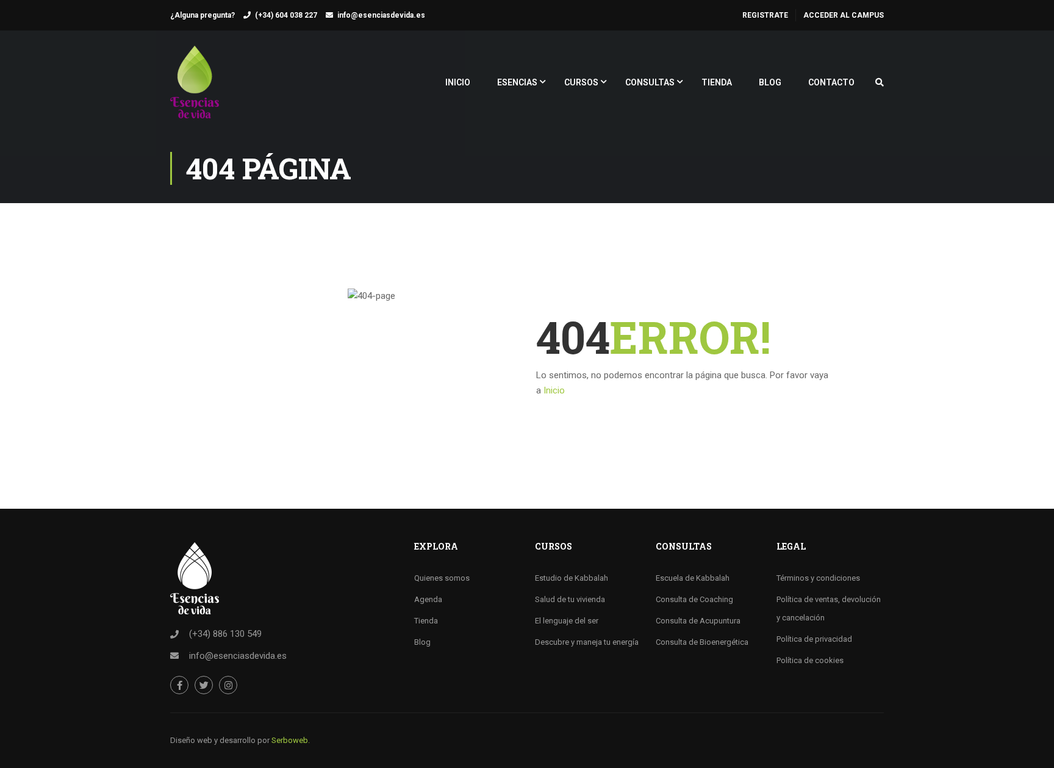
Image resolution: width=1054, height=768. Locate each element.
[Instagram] (228, 685)
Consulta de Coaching (694, 599)
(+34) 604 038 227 (286, 15)
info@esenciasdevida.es (381, 15)
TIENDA (716, 82)
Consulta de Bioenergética (702, 642)
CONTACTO (831, 82)
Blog (422, 642)
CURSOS (581, 82)
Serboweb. (290, 740)
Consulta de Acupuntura (698, 620)
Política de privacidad (814, 639)
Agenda (428, 599)
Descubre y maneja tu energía (587, 642)
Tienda (426, 620)
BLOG (770, 82)
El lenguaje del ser (566, 620)
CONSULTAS (650, 82)
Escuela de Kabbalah (693, 578)
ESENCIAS (517, 82)
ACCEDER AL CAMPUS (843, 15)
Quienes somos (442, 578)
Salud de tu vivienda (570, 599)
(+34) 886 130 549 (225, 633)
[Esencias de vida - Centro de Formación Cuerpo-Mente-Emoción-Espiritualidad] (194, 88)
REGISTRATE (765, 15)
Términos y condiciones (818, 578)
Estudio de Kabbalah (571, 578)
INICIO (457, 82)
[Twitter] (204, 685)
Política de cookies (810, 660)
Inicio (554, 390)
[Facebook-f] (179, 685)
